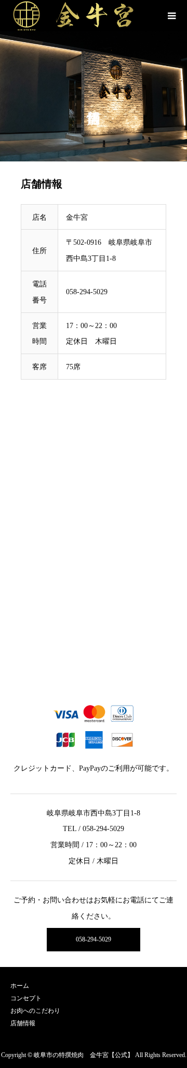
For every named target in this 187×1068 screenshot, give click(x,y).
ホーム (19, 985)
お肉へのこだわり (35, 1010)
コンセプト (26, 998)
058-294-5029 (93, 939)
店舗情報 (22, 1023)
